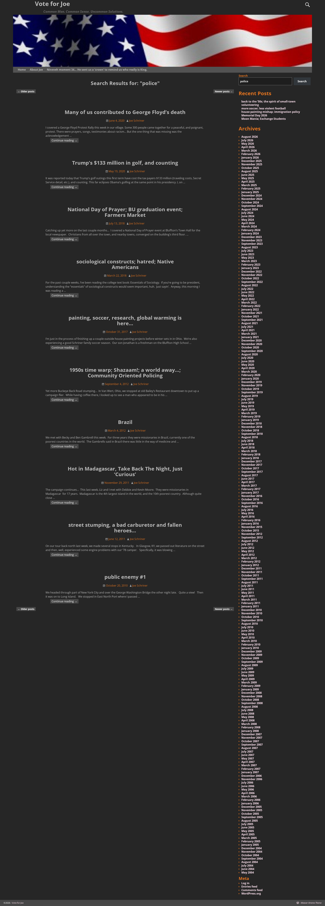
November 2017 (251, 465)
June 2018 (247, 444)
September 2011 (252, 579)
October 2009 (250, 658)
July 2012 (247, 544)
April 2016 (248, 516)
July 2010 (247, 627)
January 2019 (250, 420)
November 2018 (251, 427)
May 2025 (247, 178)
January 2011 (250, 606)
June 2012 (247, 548)
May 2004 (247, 872)
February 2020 (250, 375)
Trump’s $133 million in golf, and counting (125, 162)
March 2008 (249, 724)
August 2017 (249, 475)
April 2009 (248, 679)
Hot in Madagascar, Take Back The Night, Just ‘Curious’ (125, 471)
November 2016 (251, 496)
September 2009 (252, 662)
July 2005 (247, 824)
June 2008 (247, 713)
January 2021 (250, 337)
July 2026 (247, 140)
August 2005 (249, 820)
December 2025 (251, 161)
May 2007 (247, 758)
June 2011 (247, 589)
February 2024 (250, 230)
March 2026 (249, 150)
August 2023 (249, 247)
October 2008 (250, 700)
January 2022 (250, 309)
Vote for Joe (18, 902)
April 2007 (248, 762)
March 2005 (249, 838)
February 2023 (250, 264)
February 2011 (250, 603)
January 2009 (250, 689)
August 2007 (249, 748)
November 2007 (251, 738)
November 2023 (251, 240)
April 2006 (248, 793)
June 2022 (247, 292)
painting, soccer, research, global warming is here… (125, 320)
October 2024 (250, 202)
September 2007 (252, 744)
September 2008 (252, 703)
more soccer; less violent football (263, 108)
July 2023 (247, 251)
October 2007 (250, 741)
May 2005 (247, 831)
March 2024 (249, 226)
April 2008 (248, 720)
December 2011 (251, 568)
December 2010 (251, 610)
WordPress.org (251, 893)
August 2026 (249, 137)
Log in (245, 883)
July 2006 (247, 782)
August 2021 (249, 323)
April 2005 (248, 834)
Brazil (125, 422)
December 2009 (251, 651)
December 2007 (251, 734)
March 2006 (249, 796)
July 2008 (247, 710)
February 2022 (250, 306)
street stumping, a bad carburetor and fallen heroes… (125, 527)
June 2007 (247, 755)
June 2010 (247, 630)
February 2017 (250, 489)
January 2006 (250, 803)
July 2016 (247, 510)
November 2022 (251, 275)
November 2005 (251, 810)
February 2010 (250, 644)
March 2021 (249, 334)
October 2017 (250, 468)
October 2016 (250, 499)
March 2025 (249, 185)
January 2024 (250, 233)
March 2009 (249, 682)
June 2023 (247, 254)
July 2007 (247, 751)
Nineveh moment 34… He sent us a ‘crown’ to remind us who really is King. (97, 69)
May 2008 (247, 717)
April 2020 (248, 368)
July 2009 (247, 668)
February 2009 (250, 686)
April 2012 (248, 555)
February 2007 (250, 769)
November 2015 (251, 527)
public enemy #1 (125, 576)
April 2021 (248, 330)
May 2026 (247, 143)
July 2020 (247, 358)
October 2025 (250, 168)
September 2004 (252, 858)
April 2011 (248, 596)
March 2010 (249, 641)
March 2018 (249, 451)
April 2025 (248, 181)
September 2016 (252, 503)
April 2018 (248, 447)
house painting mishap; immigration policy (270, 112)
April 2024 (248, 223)
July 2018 (247, 441)
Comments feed (252, 890)
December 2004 (251, 848)
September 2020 (252, 351)
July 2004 (247, 865)
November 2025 (251, 164)
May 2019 (247, 406)
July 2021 (247, 327)
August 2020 (249, 354)
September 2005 (252, 817)
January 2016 (250, 523)
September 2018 (252, 434)
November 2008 (251, 696)
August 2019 (249, 396)
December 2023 (251, 237)
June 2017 (247, 479)
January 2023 (250, 268)
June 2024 (247, 216)
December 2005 (251, 807)
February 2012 (250, 561)
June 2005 (247, 827)
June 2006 (247, 786)
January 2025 (250, 192)
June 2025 (247, 175)
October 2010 (250, 617)
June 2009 (247, 672)
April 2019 (248, 409)
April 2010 (248, 637)
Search (243, 76)
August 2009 (249, 665)
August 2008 (249, 707)
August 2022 (249, 285)
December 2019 (251, 382)
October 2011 (250, 575)
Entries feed (249, 886)
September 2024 (252, 206)
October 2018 (250, 430)
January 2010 (250, 648)
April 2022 (248, 299)
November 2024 (251, 199)
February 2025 (250, 188)
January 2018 (250, 458)
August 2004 (249, 862)
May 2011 (247, 593)
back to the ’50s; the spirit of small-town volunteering (268, 103)
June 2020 (247, 361)
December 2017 (251, 461)
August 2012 (249, 541)
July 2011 (247, 586)
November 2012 (251, 534)
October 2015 (250, 530)
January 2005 (250, 845)
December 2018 (251, 423)
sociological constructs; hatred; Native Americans (125, 264)
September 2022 (252, 282)
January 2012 (250, 565)
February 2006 (250, 800)
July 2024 (247, 213)
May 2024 (247, 220)
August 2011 (249, 582)
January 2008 (250, 731)
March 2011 (249, 599)
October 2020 (250, 347)
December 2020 (251, 340)
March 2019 (249, 413)
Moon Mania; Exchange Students (263, 119)
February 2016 (250, 520)
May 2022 (247, 295)
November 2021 (251, 313)
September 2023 (252, 244)
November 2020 (251, 344)
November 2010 (251, 613)
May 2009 (247, 675)
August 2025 (249, 171)
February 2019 (250, 416)
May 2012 (247, 551)
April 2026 (248, 147)
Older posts (26, 91)
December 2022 (251, 271)
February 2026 (250, 154)
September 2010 (252, 620)
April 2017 (248, 482)
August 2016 (249, 506)
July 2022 (247, 289)
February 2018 (250, 454)
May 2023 (247, 257)
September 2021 (252, 320)
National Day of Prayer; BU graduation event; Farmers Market (125, 212)
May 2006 (247, 789)
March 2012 (249, 558)
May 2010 (247, 634)
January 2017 (250, 492)
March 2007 (249, 765)
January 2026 (250, 157)
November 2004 (251, 851)
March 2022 (249, 302)
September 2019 (252, 392)
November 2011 (251, 572)
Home (22, 69)
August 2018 (249, 437)
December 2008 (251, 693)
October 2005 (250, 814)
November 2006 (251, 779)
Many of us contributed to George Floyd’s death (125, 112)
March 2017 (249, 485)
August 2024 (249, 209)
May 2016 (247, 513)
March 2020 (249, 371)
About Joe (36, 69)
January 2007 (250, 772)
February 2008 (250, 727)
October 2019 (250, 389)
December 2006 (251, 776)
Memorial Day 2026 (254, 115)
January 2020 (250, 378)
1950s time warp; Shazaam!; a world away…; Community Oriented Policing (125, 372)
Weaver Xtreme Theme (311, 902)
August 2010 (249, 624)
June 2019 (247, 402)
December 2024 (251, 195)
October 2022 (250, 278)
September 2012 (252, 537)
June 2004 (247, 869)
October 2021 (250, 316)
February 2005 (250, 841)
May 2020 (247, 365)
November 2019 (251, 385)
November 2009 (251, 655)
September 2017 (252, 472)
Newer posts (224, 91)
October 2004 (250, 855)
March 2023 (249, 261)
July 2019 (247, 399)
